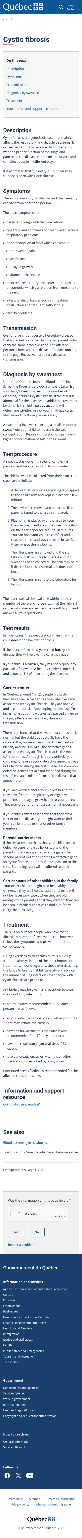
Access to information (61, 1499)
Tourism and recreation (19, 1356)
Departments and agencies (21, 1388)
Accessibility (15, 1499)
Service (12, 1447)
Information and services (23, 1282)
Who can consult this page (53, 1504)
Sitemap (34, 1499)
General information (16, 1441)
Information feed (14, 1405)
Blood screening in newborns (25, 1142)
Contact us (73, 9)
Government (13, 1380)
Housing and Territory (17, 1328)
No (39, 1233)
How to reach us (16, 1434)
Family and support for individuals (26, 1317)
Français (71, 5)
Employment (11, 1306)
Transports (10, 1362)
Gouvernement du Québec (31, 1267)
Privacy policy (20, 1504)
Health (7, 1345)
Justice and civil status (18, 1339)
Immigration (11, 1334)
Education (10, 1300)
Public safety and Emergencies (23, 1351)
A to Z (9, 19)
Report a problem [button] (21, 1244)
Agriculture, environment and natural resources (35, 1289)
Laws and (17, 1410)
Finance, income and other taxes (25, 1323)
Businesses (10, 1311)
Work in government (16, 1399)
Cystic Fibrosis (20, 1104)
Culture (8, 1295)
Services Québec (14, 1393)
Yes (18, 1233)
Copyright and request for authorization (30, 1416)
